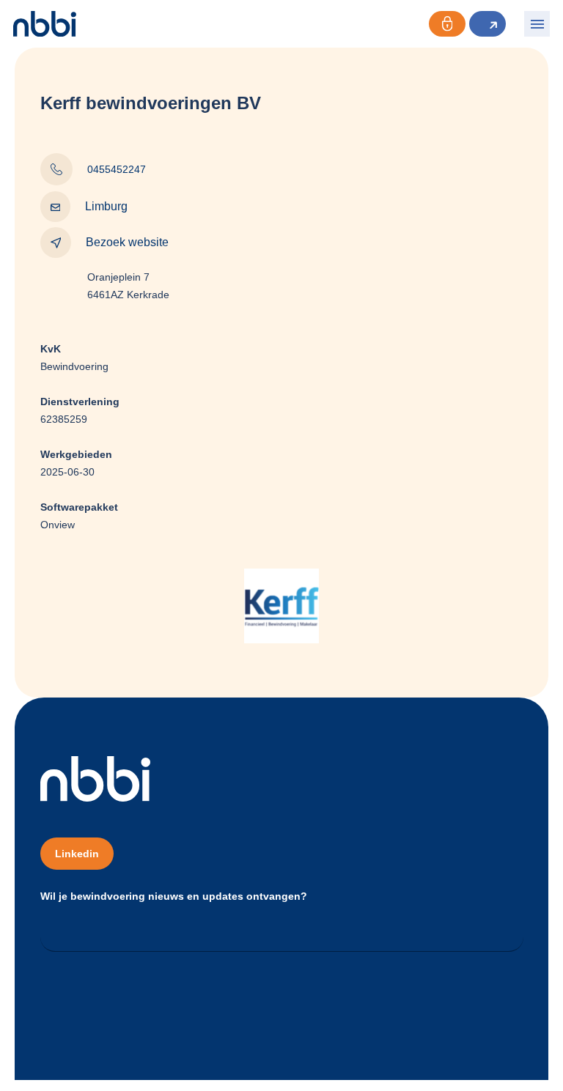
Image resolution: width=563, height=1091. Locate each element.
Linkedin (77, 853)
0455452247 (116, 169)
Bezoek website (127, 242)
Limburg (106, 206)
